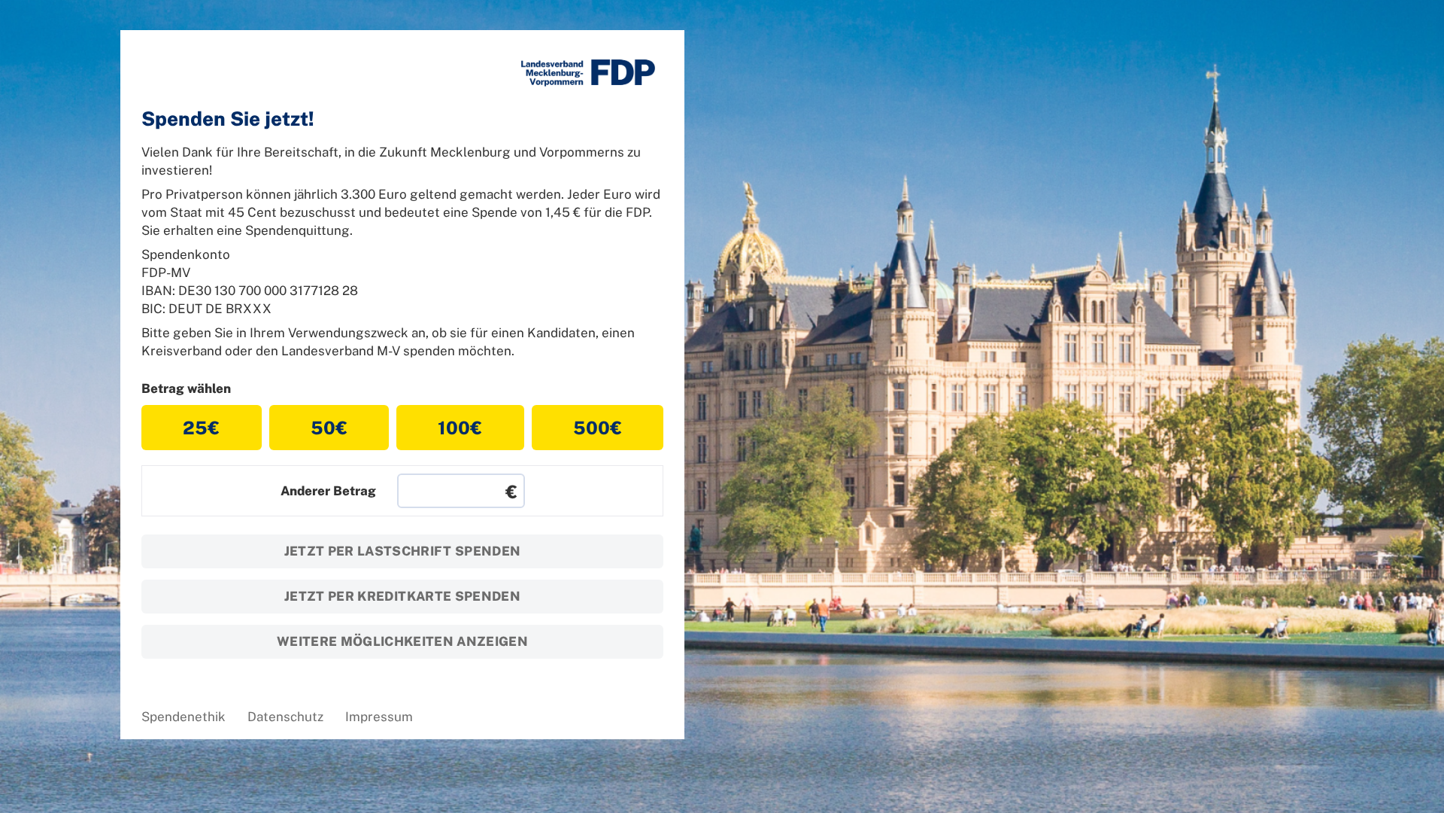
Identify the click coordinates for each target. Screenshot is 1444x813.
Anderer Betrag (328, 490)
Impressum (379, 716)
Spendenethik (183, 716)
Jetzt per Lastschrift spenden (402, 551)
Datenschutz (285, 716)
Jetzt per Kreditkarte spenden (402, 596)
